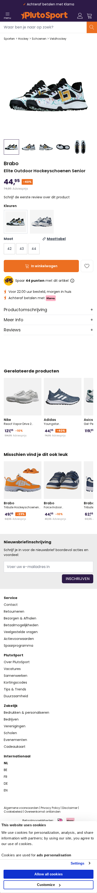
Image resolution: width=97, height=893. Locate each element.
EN (6, 790)
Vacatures (12, 668)
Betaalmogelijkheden (21, 625)
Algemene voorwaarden (21, 808)
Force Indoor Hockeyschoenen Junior (61, 505)
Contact (11, 604)
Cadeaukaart (14, 746)
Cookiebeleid (13, 812)
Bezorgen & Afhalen (20, 618)
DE (6, 783)
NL (6, 763)
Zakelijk (11, 705)
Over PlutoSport (17, 662)
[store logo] (44, 16)
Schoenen (39, 39)
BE (5, 770)
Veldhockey (58, 39)
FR (5, 776)
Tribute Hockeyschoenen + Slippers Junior (21, 505)
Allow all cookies (48, 874)
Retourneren (14, 611)
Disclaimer (69, 808)
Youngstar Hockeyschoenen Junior (61, 421)
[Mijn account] (80, 16)
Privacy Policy (50, 808)
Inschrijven (77, 578)
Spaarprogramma (18, 645)
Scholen (10, 733)
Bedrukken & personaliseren (26, 712)
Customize (46, 885)
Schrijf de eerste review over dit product (37, 197)
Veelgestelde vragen (21, 632)
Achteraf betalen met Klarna (50, 4)
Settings (78, 863)
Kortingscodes (15, 682)
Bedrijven (11, 719)
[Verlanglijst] (87, 266)
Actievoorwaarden (19, 638)
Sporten (9, 39)
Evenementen (15, 739)
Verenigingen (14, 726)
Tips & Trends (15, 689)
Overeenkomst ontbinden (42, 812)
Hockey (23, 39)
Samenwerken (15, 675)
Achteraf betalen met (27, 298)
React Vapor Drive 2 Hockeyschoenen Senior (21, 421)
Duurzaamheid (16, 696)
